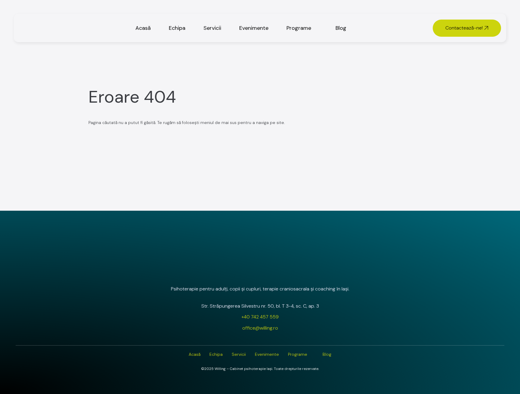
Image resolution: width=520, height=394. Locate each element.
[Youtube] (276, 272)
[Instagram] (244, 272)
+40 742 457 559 (260, 317)
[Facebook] (260, 272)
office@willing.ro (260, 328)
